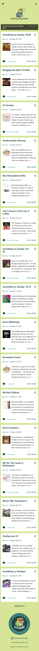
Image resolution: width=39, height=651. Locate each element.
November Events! (12, 357)
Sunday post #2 (10, 536)
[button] (35, 35)
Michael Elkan (24, 642)
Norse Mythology (11, 322)
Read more (31, 61)
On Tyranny (8, 105)
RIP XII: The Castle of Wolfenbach (13, 464)
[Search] (36, 4)
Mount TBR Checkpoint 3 (15, 501)
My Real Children (11, 392)
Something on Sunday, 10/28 (17, 34)
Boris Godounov (11, 428)
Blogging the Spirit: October (16, 70)
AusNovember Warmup (14, 140)
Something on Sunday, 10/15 (17, 287)
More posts (19, 606)
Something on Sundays (14, 571)
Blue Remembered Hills (14, 175)
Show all (32, 26)
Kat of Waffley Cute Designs (22, 647)
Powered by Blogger (21, 638)
